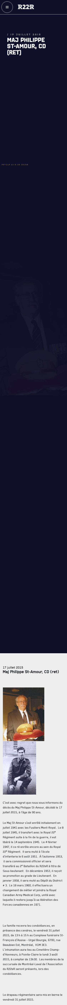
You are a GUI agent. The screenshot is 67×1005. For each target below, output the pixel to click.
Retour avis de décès (20, 132)
